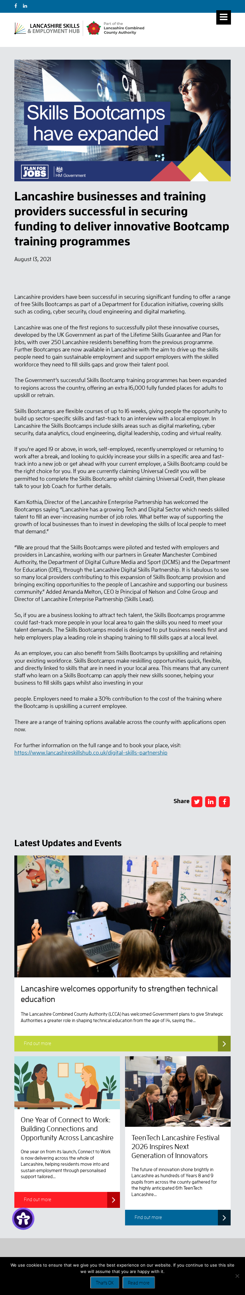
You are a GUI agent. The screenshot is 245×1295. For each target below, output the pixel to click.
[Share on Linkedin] (210, 801)
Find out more (37, 1043)
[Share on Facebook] (196, 801)
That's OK (105, 1283)
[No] (237, 1276)
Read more (139, 1283)
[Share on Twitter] (224, 801)
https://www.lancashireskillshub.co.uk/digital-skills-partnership (90, 753)
